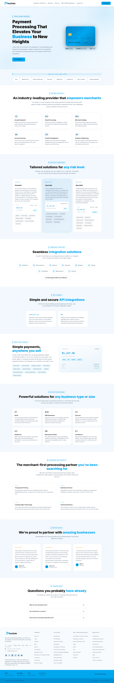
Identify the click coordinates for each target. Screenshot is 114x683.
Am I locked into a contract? (56, 611)
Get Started (106, 3)
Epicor (74, 647)
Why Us (57, 3)
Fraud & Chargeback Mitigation (61, 652)
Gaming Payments (97, 652)
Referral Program (38, 663)
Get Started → (19, 59)
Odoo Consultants (58, 663)
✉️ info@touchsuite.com (11, 651)
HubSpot (75, 657)
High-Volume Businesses (99, 649)
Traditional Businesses (98, 638)
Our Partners (37, 649)
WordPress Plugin (58, 660)
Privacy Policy (96, 657)
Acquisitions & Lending (59, 647)
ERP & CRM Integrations (68, 3)
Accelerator (37, 660)
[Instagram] (15, 655)
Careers (36, 641)
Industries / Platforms (39, 3)
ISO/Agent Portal (38, 652)
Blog (35, 644)
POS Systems (57, 638)
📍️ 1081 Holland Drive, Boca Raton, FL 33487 (18, 646)
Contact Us (80, 3)
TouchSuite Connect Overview (80, 636)
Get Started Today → (101, 674)
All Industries (96, 636)
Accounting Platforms (98, 647)
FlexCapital (56, 644)
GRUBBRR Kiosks (58, 654)
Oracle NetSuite (77, 652)
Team (35, 638)
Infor (74, 649)
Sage (74, 644)
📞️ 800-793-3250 (12, 648)
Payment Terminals (58, 641)
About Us (36, 636)
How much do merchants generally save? (56, 617)
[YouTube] (21, 655)
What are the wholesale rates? (56, 605)
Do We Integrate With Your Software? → (57, 277)
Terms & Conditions (97, 660)
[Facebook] (6, 655)
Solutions (51, 3)
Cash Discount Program (59, 649)
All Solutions (57, 636)
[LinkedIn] (12, 655)
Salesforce (75, 654)
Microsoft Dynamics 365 (79, 641)
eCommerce (95, 644)
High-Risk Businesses (98, 641)
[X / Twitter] (9, 655)
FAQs (94, 654)
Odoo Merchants (58, 657)
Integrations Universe (78, 638)
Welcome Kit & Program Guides (41, 654)
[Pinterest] (18, 655)
